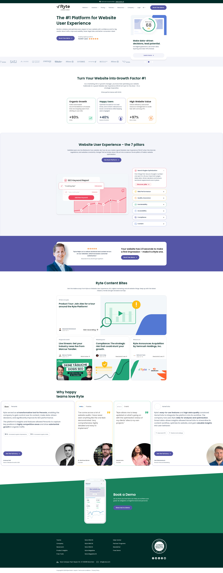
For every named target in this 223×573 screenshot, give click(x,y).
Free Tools (60, 554)
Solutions (94, 7)
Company (131, 7)
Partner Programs (119, 543)
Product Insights (62, 550)
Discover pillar (142, 184)
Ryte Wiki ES (89, 547)
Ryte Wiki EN (89, 540)
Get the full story (143, 454)
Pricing (103, 7)
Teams (58, 540)
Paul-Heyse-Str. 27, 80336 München (82, 562)
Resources (121, 7)
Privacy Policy (95, 570)
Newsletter (117, 547)
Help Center (117, 540)
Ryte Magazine (90, 550)
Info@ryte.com (105, 562)
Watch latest (84, 356)
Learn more (119, 1)
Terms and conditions (84, 570)
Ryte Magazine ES (91, 554)
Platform (85, 7)
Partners (111, 7)
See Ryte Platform (110, 160)
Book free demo (158, 8)
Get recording (89, 330)
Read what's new (121, 356)
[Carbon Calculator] (159, 547)
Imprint (76, 570)
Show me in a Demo (123, 508)
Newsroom (60, 547)
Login (139, 7)
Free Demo (117, 550)
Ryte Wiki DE (89, 543)
